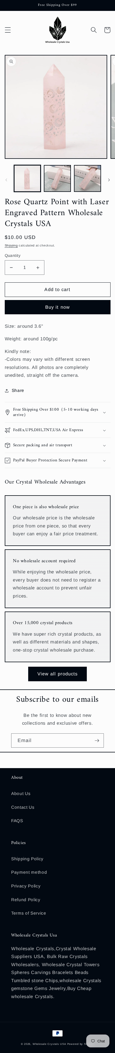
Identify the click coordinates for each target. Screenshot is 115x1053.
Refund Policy (25, 899)
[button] (7, 30)
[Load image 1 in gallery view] (27, 178)
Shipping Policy (27, 858)
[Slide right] (109, 180)
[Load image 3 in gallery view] (87, 178)
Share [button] (18, 390)
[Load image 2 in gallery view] (57, 178)
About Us (20, 793)
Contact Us (23, 807)
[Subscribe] (97, 740)
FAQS (17, 820)
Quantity (13, 255)
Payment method (29, 872)
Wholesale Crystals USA (49, 1044)
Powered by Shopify (80, 1044)
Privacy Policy (25, 886)
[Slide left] (6, 180)
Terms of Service (28, 913)
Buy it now (57, 307)
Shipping (11, 245)
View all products (57, 673)
